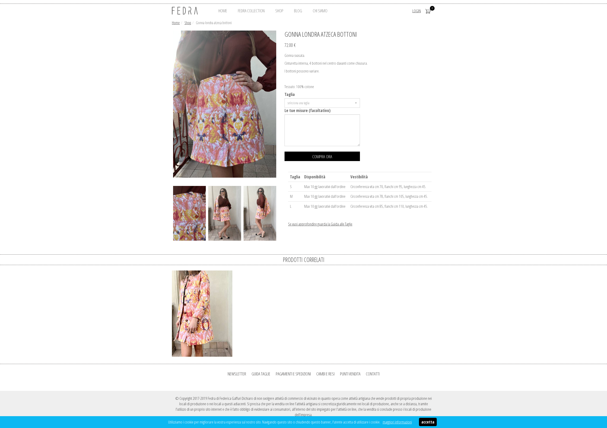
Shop (187, 22)
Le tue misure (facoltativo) (308, 110)
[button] (322, 103)
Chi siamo (320, 11)
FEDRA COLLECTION (251, 11)
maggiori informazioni (397, 422)
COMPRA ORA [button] (322, 156)
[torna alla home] (191, 11)
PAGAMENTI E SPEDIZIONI (293, 374)
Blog (298, 11)
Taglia (290, 94)
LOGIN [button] (416, 11)
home (222, 11)
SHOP (279, 11)
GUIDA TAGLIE (261, 374)
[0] (428, 11)
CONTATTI (373, 374)
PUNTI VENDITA (350, 374)
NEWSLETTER (237, 374)
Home (176, 22)
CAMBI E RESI (325, 374)
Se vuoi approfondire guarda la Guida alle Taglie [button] (320, 224)
